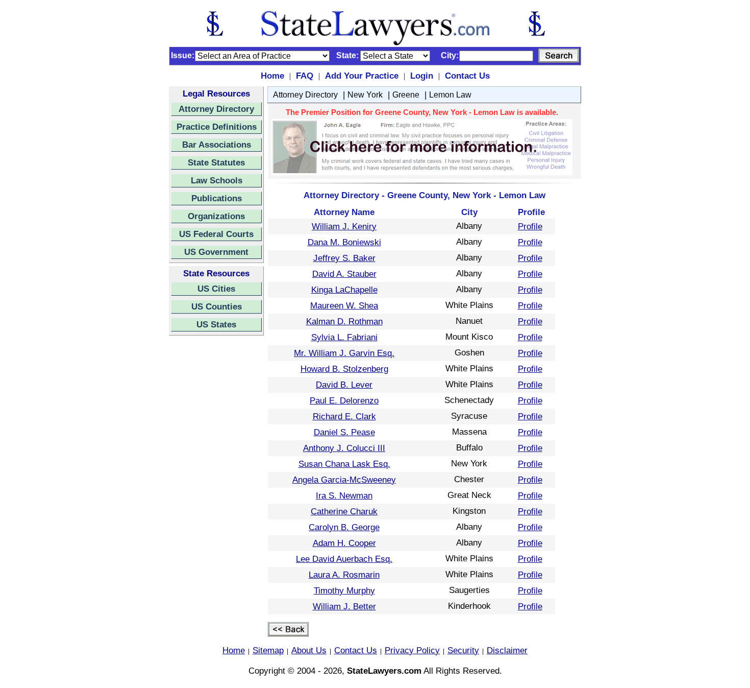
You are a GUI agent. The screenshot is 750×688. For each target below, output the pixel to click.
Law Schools (216, 180)
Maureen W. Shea (344, 305)
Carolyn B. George (344, 527)
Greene (405, 94)
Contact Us (467, 75)
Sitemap (268, 650)
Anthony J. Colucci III (344, 448)
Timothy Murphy (344, 590)
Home (272, 75)
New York (365, 94)
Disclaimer (507, 650)
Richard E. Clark (344, 416)
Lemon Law (450, 94)
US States (216, 324)
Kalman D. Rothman (344, 321)
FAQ (304, 75)
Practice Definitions (217, 127)
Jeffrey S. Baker (344, 258)
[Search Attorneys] (558, 56)
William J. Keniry (344, 226)
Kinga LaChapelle (344, 289)
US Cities (216, 288)
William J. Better (344, 606)
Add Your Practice (361, 75)
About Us (309, 650)
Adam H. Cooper (344, 543)
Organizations (216, 216)
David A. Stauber (344, 274)
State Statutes (216, 162)
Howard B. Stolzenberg (344, 369)
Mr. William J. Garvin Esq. (344, 353)
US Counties (216, 306)
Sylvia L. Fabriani (344, 337)
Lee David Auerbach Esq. (344, 559)
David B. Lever (344, 384)
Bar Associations (216, 144)
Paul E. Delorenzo (344, 400)
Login (421, 75)
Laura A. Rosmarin (344, 575)
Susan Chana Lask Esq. (344, 464)
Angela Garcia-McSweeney (344, 480)
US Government (216, 252)
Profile (530, 226)
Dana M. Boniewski (344, 242)
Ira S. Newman (344, 495)
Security (463, 650)
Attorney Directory (216, 109)
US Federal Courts (216, 234)
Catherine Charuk (344, 511)
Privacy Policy (412, 650)
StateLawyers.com (384, 671)
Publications (216, 198)
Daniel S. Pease (344, 432)
